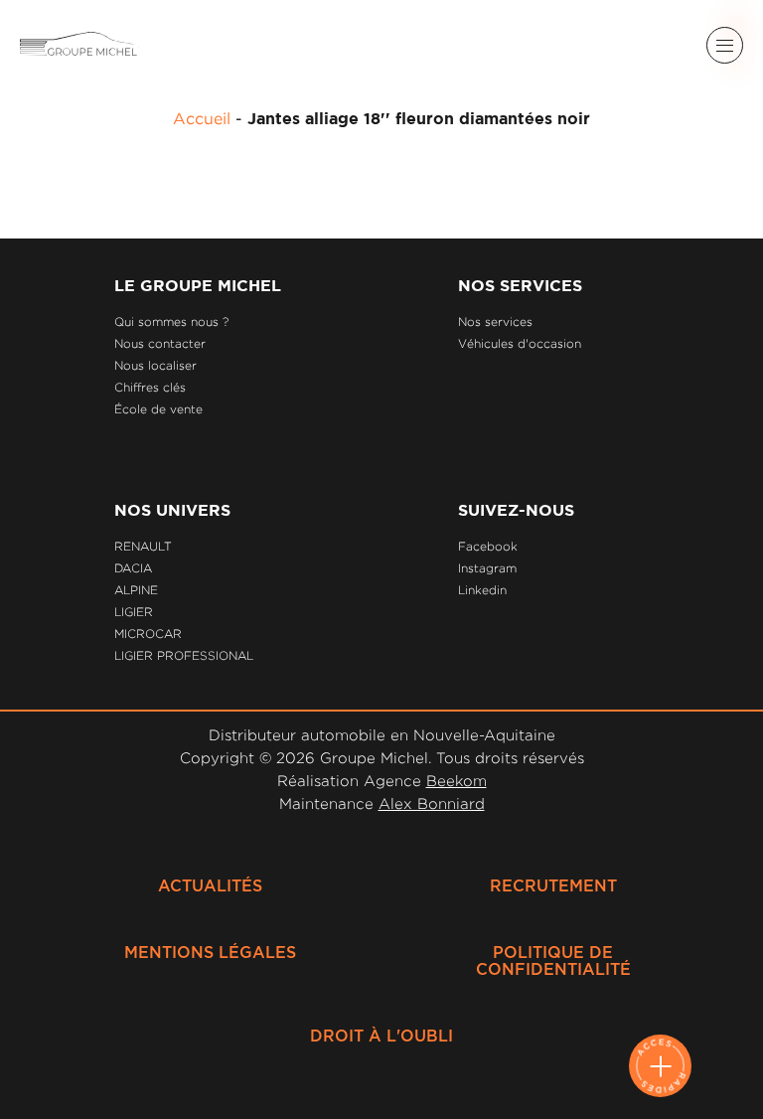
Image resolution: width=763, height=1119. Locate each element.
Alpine (136, 589)
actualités (210, 886)
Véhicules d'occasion (519, 343)
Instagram (487, 567)
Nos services (495, 321)
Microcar (148, 633)
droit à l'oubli (381, 1036)
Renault (143, 546)
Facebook (488, 546)
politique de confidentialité (553, 961)
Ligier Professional (183, 655)
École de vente (158, 408)
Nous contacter (160, 343)
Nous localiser (155, 365)
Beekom (456, 780)
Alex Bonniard (432, 803)
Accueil (201, 118)
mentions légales (210, 953)
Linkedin (482, 589)
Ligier (133, 611)
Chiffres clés (150, 387)
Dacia (133, 567)
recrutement (553, 886)
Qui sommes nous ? (171, 321)
